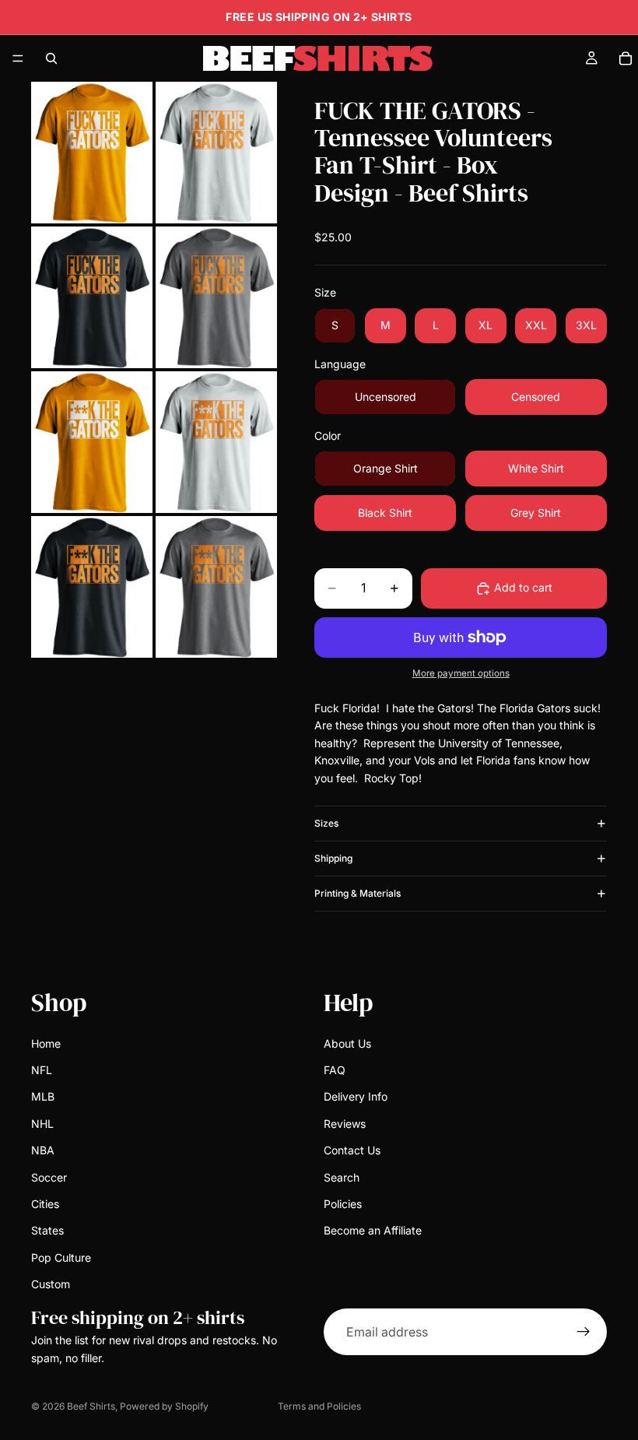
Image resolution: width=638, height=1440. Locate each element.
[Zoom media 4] (216, 297)
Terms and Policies (319, 1406)
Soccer (49, 1176)
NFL (41, 1069)
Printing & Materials (357, 893)
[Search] (51, 58)
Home (46, 1043)
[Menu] (18, 58)
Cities (45, 1203)
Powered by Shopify (164, 1406)
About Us (347, 1043)
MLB (42, 1096)
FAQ (334, 1069)
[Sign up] (583, 1331)
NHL (42, 1123)
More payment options (461, 673)
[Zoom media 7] (91, 587)
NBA (42, 1150)
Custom (50, 1284)
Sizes (326, 823)
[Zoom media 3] (91, 297)
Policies (343, 1203)
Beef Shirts (91, 1406)
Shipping (333, 858)
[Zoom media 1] (91, 152)
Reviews (345, 1123)
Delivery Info (355, 1096)
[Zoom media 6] (216, 442)
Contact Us (352, 1150)
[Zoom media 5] (91, 442)
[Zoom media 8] (216, 587)
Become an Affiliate (373, 1230)
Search (341, 1176)
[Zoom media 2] (216, 152)
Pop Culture (61, 1257)
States (47, 1230)
